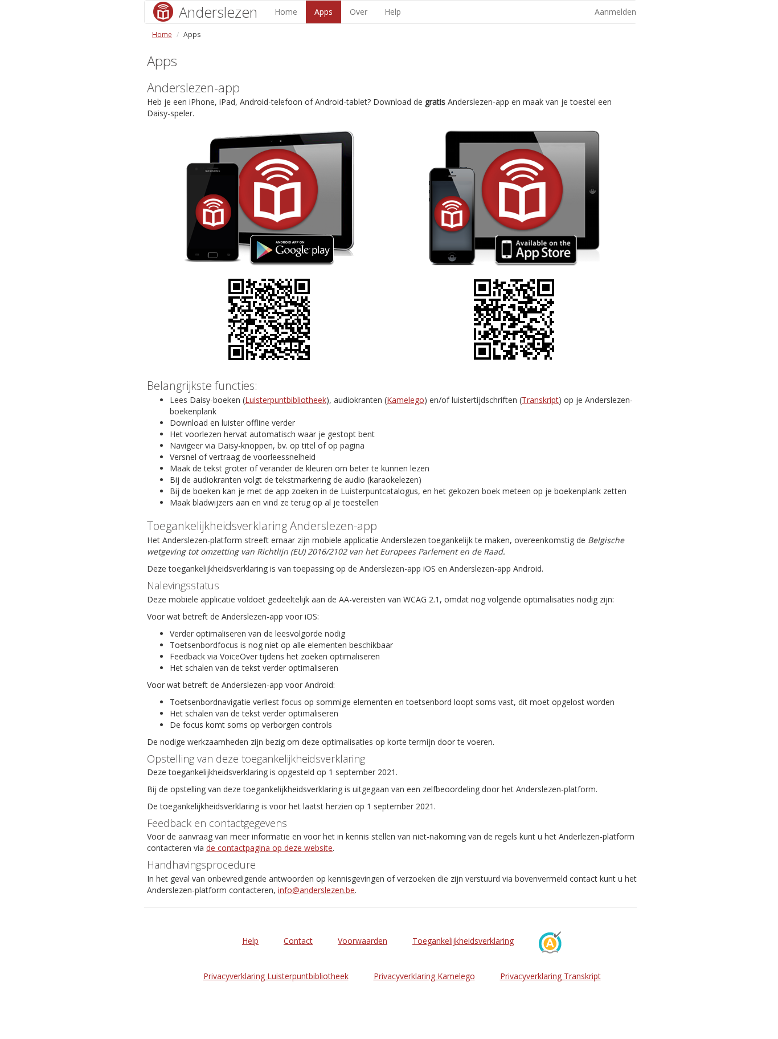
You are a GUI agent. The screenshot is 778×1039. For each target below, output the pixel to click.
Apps (323, 11)
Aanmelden (615, 11)
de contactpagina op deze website (269, 847)
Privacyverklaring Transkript (550, 976)
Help (392, 11)
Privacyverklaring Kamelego (424, 976)
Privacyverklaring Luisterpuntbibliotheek (276, 976)
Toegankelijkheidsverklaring (463, 940)
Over (358, 11)
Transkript (540, 399)
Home (286, 11)
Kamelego (405, 399)
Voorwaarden (362, 940)
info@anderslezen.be (316, 890)
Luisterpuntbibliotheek (285, 399)
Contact (298, 940)
